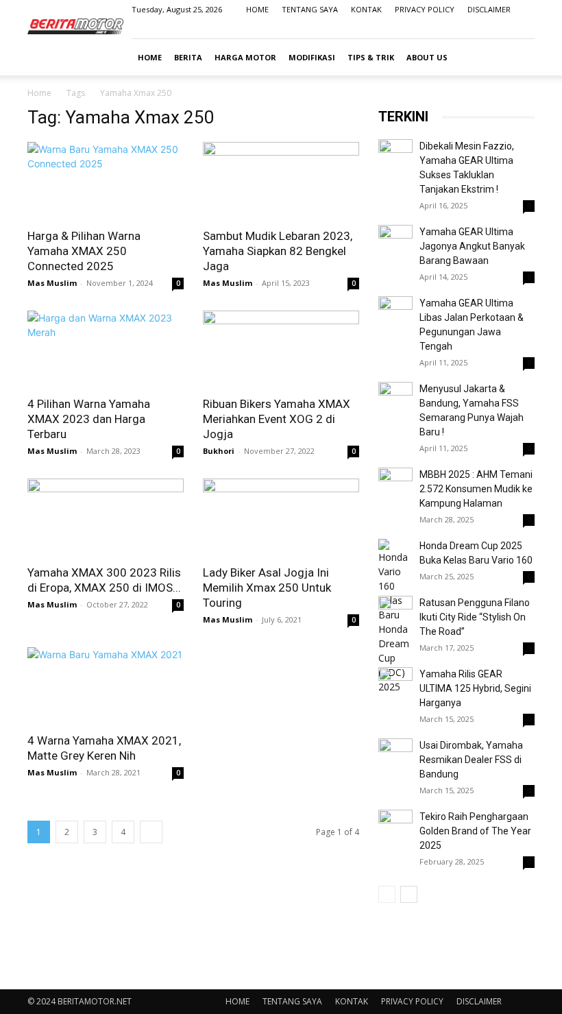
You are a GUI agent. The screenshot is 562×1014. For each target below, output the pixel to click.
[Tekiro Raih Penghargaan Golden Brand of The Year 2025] (395, 827)
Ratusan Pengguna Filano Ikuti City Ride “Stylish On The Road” (474, 617)
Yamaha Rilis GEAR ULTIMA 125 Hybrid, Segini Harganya (475, 688)
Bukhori (218, 451)
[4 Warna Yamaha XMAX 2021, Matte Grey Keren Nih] (105, 686)
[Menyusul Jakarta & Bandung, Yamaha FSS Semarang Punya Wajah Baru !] (395, 399)
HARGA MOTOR (245, 57)
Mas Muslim (52, 283)
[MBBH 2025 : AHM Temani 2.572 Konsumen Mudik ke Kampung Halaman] (395, 485)
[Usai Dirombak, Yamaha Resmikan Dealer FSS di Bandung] (395, 755)
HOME (257, 9)
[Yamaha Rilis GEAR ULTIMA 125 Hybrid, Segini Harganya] (395, 684)
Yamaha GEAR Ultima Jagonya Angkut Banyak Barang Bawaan (472, 246)
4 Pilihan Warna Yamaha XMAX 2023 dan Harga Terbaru (88, 419)
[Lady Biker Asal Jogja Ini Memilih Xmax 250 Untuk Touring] (281, 517)
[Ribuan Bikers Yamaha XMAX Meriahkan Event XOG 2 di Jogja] (281, 349)
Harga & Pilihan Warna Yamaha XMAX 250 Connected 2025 (83, 251)
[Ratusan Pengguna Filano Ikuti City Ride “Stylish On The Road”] (395, 613)
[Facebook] (456, 28)
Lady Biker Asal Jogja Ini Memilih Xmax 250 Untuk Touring (267, 587)
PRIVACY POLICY (424, 9)
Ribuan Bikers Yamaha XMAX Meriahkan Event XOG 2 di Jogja (276, 419)
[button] (518, 57)
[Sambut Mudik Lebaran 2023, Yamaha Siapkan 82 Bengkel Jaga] (281, 180)
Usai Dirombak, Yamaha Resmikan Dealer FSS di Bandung (471, 760)
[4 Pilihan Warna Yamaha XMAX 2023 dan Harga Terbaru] (105, 349)
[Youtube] (524, 28)
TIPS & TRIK (370, 57)
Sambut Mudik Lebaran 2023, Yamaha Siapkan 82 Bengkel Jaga (277, 251)
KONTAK (366, 9)
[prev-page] (386, 894)
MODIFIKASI (312, 57)
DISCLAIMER (489, 9)
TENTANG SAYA (310, 9)
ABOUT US (427, 57)
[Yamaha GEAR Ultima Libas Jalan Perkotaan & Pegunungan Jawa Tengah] (395, 313)
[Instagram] (479, 28)
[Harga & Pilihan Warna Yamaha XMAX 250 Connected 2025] (105, 180)
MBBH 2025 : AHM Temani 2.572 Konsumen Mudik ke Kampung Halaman (476, 489)
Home (39, 93)
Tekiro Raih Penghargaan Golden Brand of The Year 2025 (475, 831)
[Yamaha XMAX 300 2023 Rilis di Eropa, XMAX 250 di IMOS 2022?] (105, 517)
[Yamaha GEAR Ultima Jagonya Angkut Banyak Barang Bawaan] (395, 242)
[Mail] (501, 28)
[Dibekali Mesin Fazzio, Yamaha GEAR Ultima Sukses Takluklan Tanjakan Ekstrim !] (395, 156)
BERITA (188, 57)
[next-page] (151, 832)
